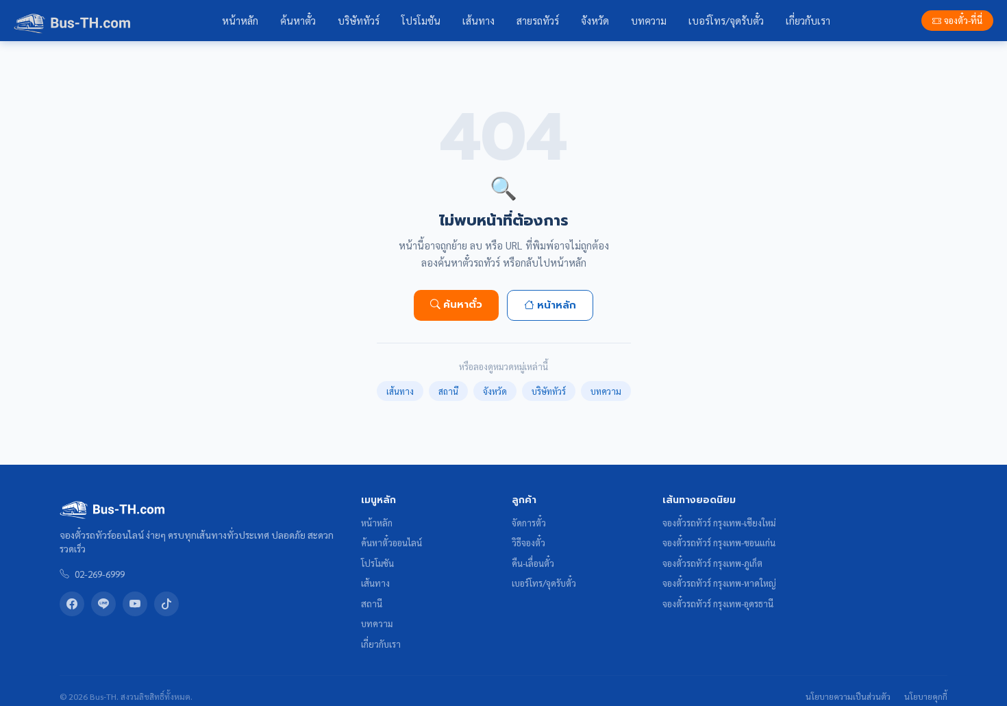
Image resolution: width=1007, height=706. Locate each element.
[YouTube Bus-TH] (135, 604)
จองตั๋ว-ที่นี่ (963, 20)
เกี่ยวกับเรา (808, 20)
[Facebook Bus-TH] (72, 604)
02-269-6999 (100, 574)
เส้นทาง (478, 20)
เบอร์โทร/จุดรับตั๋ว (726, 20)
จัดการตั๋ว (529, 522)
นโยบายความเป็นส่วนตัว (848, 696)
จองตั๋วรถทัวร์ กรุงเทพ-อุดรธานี (717, 603)
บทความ (649, 20)
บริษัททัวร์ (359, 20)
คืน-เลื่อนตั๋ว (533, 563)
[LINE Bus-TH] (103, 604)
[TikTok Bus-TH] (166, 604)
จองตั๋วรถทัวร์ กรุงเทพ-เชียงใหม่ (718, 522)
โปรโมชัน (420, 20)
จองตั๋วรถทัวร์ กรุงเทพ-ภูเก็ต (712, 563)
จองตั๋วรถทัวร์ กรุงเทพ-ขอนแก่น (718, 542)
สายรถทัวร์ (538, 20)
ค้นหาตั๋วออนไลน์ (391, 542)
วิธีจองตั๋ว (528, 542)
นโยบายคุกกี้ (925, 696)
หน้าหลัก (240, 20)
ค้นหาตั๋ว (298, 20)
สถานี (448, 391)
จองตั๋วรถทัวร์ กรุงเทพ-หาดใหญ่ (719, 583)
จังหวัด (595, 20)
